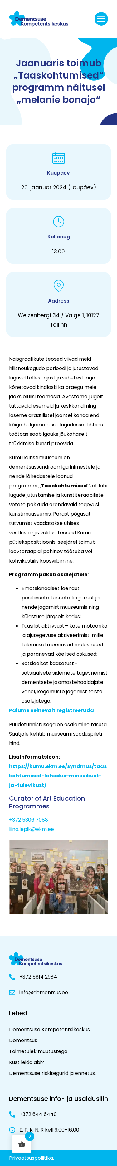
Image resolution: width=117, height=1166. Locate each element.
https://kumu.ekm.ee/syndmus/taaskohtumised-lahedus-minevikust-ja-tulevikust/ (58, 776)
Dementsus (23, 1040)
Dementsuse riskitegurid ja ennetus (52, 1073)
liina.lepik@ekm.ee (31, 829)
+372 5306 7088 (28, 819)
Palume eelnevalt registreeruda (51, 710)
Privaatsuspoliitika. (31, 1158)
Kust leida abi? (26, 1062)
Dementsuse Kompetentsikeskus (49, 1029)
